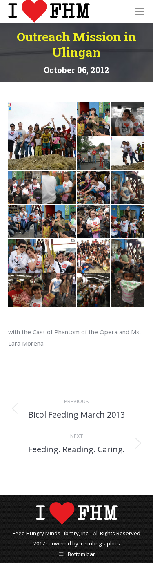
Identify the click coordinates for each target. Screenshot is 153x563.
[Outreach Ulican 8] (128, 188)
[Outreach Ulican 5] (25, 188)
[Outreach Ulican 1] (94, 119)
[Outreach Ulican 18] (25, 290)
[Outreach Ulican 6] (59, 188)
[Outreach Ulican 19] (59, 290)
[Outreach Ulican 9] (42, 136)
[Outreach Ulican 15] (59, 256)
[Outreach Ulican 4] (128, 153)
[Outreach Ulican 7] (94, 188)
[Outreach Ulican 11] (59, 222)
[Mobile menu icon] (140, 11)
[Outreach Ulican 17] (128, 256)
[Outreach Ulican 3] (94, 153)
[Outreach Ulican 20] (94, 290)
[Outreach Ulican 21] (128, 290)
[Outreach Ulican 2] (128, 119)
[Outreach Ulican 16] (94, 256)
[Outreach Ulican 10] (25, 222)
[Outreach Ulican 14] (25, 256)
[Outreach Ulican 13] (128, 222)
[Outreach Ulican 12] (94, 222)
